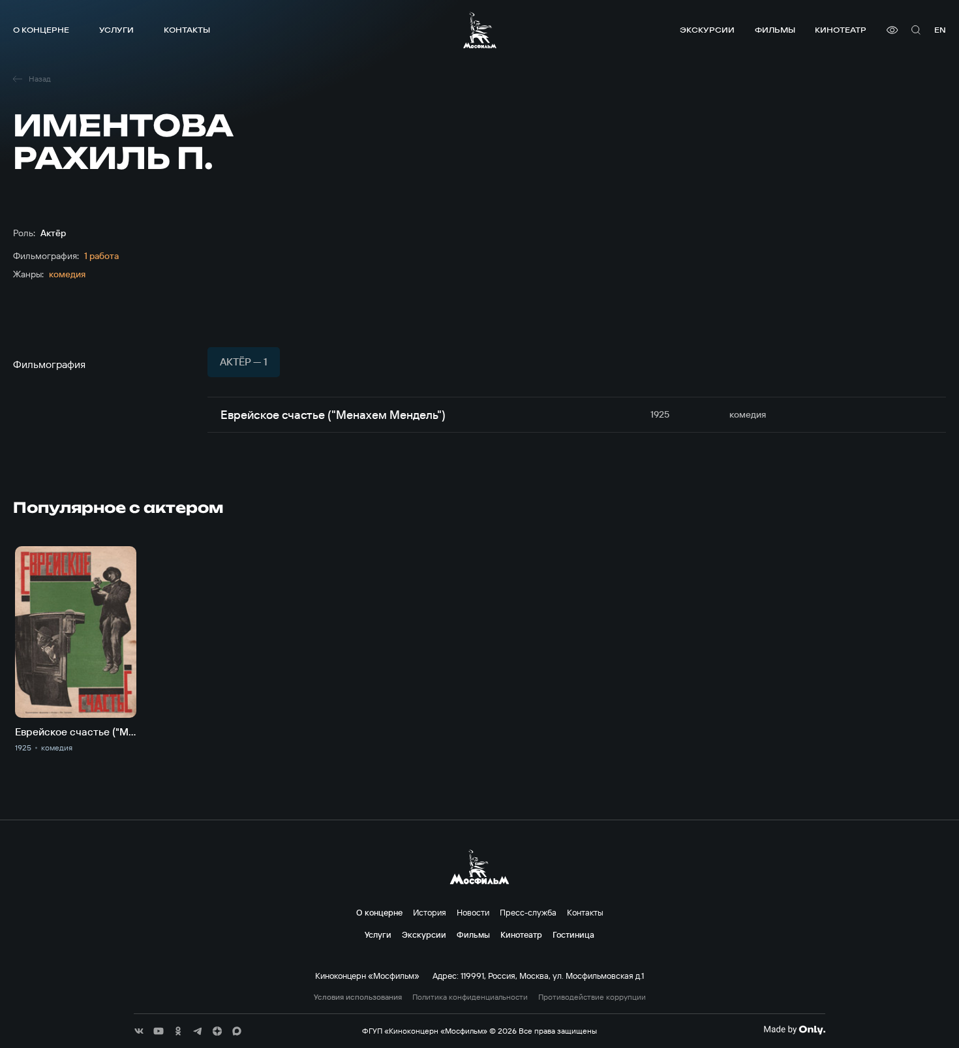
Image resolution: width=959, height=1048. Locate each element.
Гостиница (573, 934)
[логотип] (479, 30)
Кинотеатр (840, 30)
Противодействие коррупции (592, 997)
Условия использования (358, 997)
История (429, 912)
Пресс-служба (528, 912)
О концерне (41, 30)
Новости (473, 912)
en (940, 30)
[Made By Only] (794, 1030)
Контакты (187, 30)
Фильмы (775, 30)
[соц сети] (139, 1031)
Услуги (116, 30)
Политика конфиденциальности (470, 997)
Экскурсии (707, 30)
